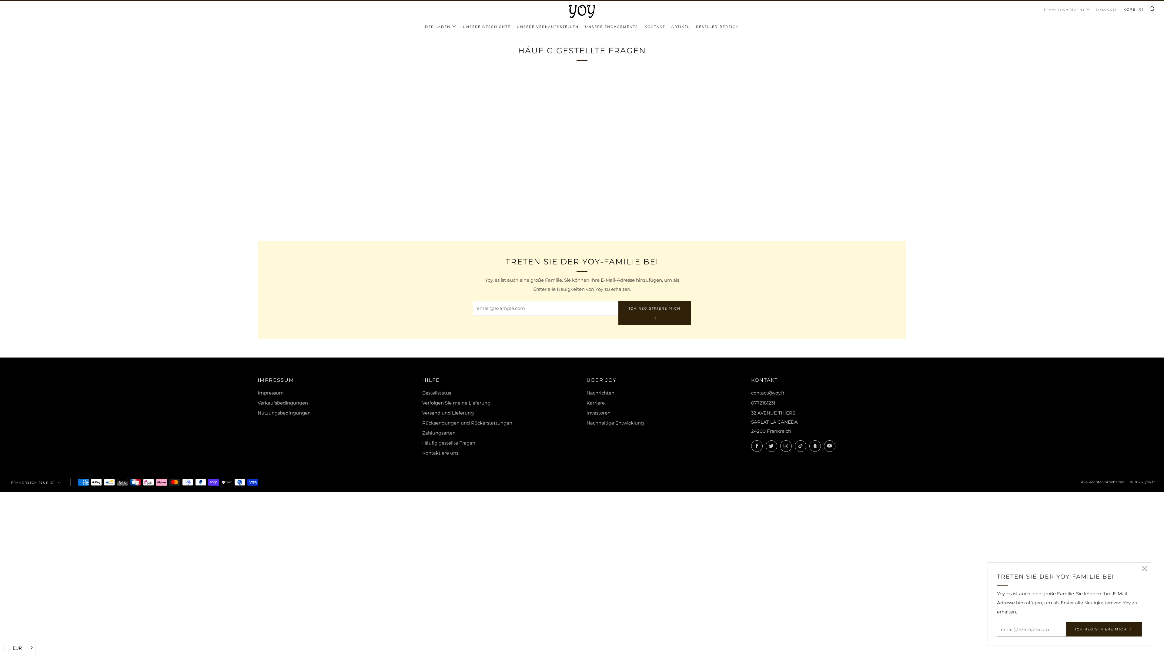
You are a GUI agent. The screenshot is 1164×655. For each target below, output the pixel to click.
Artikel (680, 27)
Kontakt (654, 27)
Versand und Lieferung (448, 413)
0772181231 (763, 403)
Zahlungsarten (439, 433)
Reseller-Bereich (717, 27)
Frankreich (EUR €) (1064, 9)
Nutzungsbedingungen (284, 413)
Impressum (271, 393)
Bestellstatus (436, 393)
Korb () (1133, 9)
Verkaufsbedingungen (283, 403)
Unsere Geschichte (486, 27)
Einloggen (1106, 9)
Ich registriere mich (655, 308)
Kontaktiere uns (440, 453)
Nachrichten (600, 393)
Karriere (596, 403)
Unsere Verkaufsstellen (548, 27)
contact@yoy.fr (767, 393)
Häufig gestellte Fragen (448, 443)
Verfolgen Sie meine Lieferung (456, 403)
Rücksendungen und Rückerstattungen (467, 423)
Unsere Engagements (611, 27)
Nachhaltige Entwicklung (615, 423)
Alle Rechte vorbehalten (1103, 482)
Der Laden (437, 27)
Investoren (598, 413)
